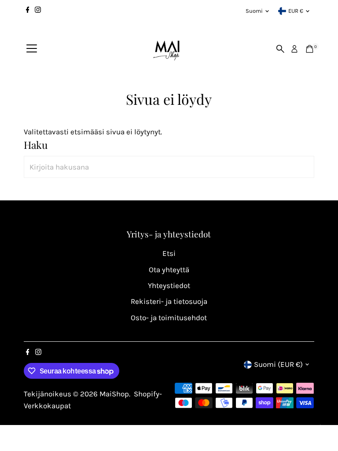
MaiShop (114, 393)
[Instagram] (38, 11)
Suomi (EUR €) (278, 364)
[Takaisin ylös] (320, 427)
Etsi (169, 253)
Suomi (254, 10)
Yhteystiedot (169, 285)
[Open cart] (309, 49)
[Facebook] (28, 11)
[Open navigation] (32, 49)
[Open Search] (280, 49)
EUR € (295, 10)
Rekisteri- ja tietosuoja (169, 301)
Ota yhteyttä (169, 269)
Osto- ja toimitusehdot (169, 317)
